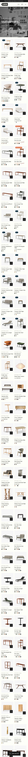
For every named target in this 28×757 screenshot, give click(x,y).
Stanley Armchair (5, 482)
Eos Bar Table (17, 631)
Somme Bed (4, 140)
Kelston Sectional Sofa (6, 525)
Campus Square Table (6, 269)
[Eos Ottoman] (20, 558)
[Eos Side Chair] (20, 152)
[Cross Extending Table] (20, 45)
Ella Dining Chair (18, 461)
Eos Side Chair (18, 161)
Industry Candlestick (6, 739)
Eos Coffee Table (5, 546)
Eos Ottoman (17, 567)
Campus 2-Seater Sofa (19, 290)
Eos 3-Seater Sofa (5, 567)
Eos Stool (16, 653)
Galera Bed (17, 119)
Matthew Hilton (4, 52)
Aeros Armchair (18, 225)
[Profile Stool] (7, 365)
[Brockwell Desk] (7, 686)
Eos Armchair (17, 140)
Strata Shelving (5, 503)
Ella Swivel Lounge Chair (7, 353)
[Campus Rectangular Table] (20, 237)
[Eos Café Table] (7, 621)
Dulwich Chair (4, 54)
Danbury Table (4, 119)
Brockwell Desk (5, 696)
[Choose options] (11, 48)
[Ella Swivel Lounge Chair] (7, 344)
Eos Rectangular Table (6, 182)
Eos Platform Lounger (6, 609)
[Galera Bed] (20, 109)
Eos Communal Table (19, 182)
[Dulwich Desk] (20, 730)
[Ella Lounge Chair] (7, 87)
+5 (9, 485)
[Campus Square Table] (7, 259)
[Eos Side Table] (20, 515)
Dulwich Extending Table (7, 75)
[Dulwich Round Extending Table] (7, 429)
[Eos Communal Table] (20, 173)
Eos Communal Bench (6, 204)
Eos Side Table (17, 525)
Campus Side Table (19, 311)
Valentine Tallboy (18, 718)
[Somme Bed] (7, 131)
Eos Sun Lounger (18, 588)
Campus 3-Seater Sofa (6, 311)
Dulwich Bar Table (5, 461)
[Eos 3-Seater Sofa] (7, 558)
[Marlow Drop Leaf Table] (20, 494)
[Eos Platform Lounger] (7, 600)
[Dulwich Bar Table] (7, 452)
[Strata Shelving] (7, 494)
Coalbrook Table (18, 96)
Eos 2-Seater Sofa (5, 225)
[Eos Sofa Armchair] (20, 537)
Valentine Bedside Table (20, 396)
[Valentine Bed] (7, 387)
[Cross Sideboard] (20, 408)
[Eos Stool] (20, 643)
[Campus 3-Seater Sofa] (7, 302)
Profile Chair (17, 75)
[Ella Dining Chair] (20, 452)
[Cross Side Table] (7, 408)
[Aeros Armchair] (20, 216)
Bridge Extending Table (19, 440)
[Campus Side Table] (20, 302)
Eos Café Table (5, 631)
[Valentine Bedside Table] (20, 387)
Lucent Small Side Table (20, 482)
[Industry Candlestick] (7, 730)
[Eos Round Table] (7, 579)
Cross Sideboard (18, 417)
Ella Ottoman (17, 353)
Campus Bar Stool (18, 332)
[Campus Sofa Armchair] (7, 281)
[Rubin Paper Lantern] (20, 366)
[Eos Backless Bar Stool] (7, 665)
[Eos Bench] (20, 665)
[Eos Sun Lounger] (20, 579)
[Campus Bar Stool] (20, 323)
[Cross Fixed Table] (20, 686)
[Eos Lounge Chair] (20, 194)
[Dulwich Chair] (7, 45)
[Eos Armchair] (20, 131)
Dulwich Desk (17, 739)
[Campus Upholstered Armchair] (7, 237)
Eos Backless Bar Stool (7, 674)
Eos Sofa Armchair (18, 546)
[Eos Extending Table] (7, 152)
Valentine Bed (4, 396)
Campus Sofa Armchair (6, 290)
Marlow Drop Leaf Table (20, 503)
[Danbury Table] (7, 109)
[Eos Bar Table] (20, 621)
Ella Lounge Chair (5, 98)
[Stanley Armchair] (7, 473)
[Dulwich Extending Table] (7, 66)
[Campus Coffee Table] (20, 259)
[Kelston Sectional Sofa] (7, 515)
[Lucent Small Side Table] (20, 473)
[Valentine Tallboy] (20, 708)
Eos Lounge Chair (18, 204)
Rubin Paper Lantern (19, 376)
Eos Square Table (18, 609)
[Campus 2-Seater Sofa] (20, 281)
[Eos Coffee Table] (7, 537)
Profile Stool (4, 375)
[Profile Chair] (20, 66)
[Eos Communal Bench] (7, 194)
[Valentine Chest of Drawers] (7, 708)
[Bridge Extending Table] (20, 430)
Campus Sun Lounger (6, 332)
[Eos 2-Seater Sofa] (7, 216)
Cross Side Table (5, 417)
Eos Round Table (5, 588)
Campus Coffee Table (19, 269)
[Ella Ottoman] (20, 344)
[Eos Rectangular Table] (7, 173)
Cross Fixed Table (18, 696)
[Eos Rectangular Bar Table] (7, 643)
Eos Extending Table (6, 161)
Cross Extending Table (19, 54)
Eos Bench (17, 674)
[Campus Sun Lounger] (7, 323)
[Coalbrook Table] (20, 87)
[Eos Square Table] (20, 600)
